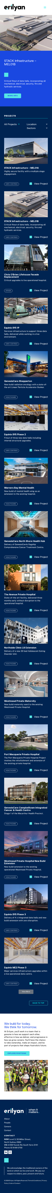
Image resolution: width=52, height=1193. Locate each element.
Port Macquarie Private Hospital (21, 754)
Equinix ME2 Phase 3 (15, 967)
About (7, 1119)
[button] (26, 992)
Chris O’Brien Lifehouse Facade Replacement (21, 275)
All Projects (12, 124)
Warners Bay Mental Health (19, 487)
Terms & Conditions (34, 1180)
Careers (7, 1126)
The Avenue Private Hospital (19, 594)
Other (8, 290)
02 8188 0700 (16, 1148)
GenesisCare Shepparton (18, 381)
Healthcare (11, 397)
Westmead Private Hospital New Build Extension (24, 862)
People (7, 1123)
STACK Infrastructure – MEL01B (21, 221)
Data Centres (11, 184)
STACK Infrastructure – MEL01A (21, 167)
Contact (7, 1130)
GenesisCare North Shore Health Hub (24, 541)
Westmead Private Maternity (20, 701)
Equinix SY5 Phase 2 (15, 434)
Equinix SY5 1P (11, 327)
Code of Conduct (14, 1183)
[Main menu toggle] (45, 7)
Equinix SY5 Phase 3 (15, 914)
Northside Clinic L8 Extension (20, 647)
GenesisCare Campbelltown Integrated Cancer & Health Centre (25, 808)
